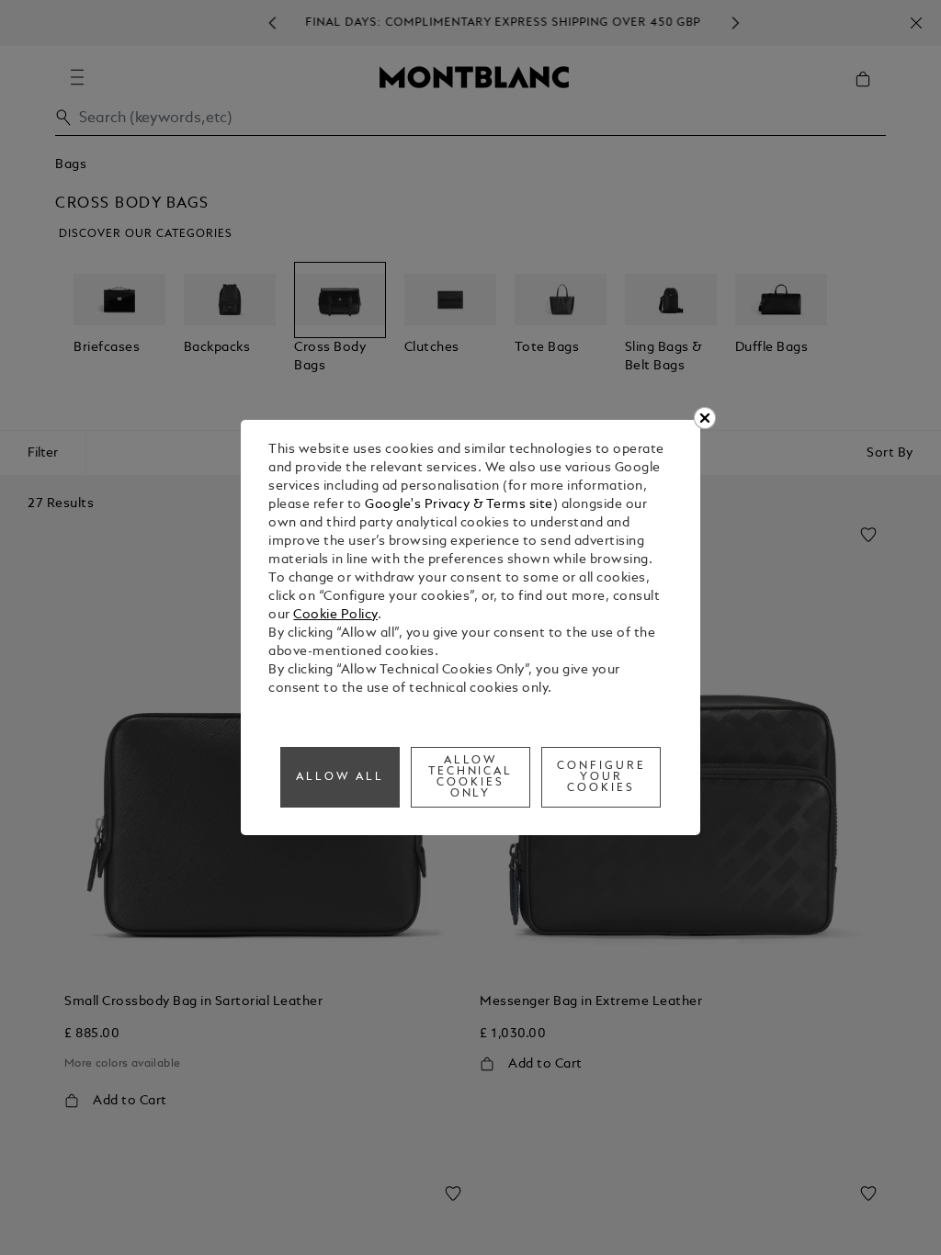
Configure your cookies (601, 777)
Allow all (340, 777)
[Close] (705, 418)
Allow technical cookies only (471, 777)
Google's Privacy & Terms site (459, 505)
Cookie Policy (335, 615)
